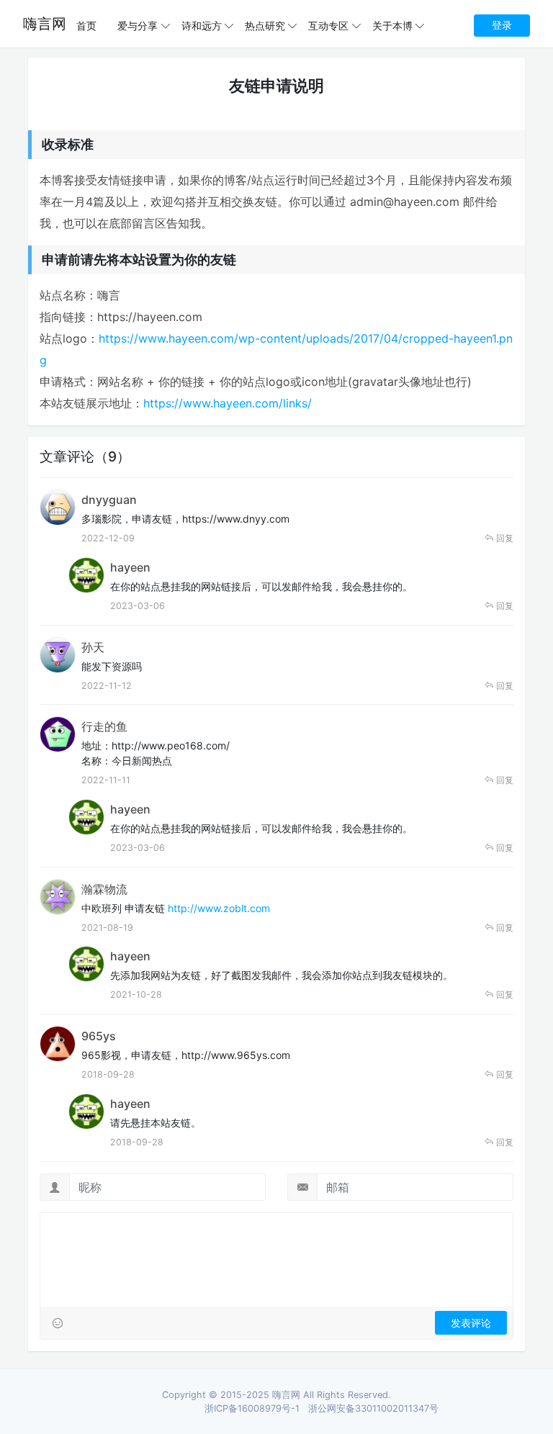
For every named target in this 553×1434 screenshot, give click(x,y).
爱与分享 (137, 25)
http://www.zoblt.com (219, 908)
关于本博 (392, 25)
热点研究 (265, 25)
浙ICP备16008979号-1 (252, 1408)
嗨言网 (44, 23)
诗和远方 (201, 25)
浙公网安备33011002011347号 (373, 1408)
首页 (86, 25)
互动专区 (328, 25)
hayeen (130, 567)
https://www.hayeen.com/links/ (227, 403)
